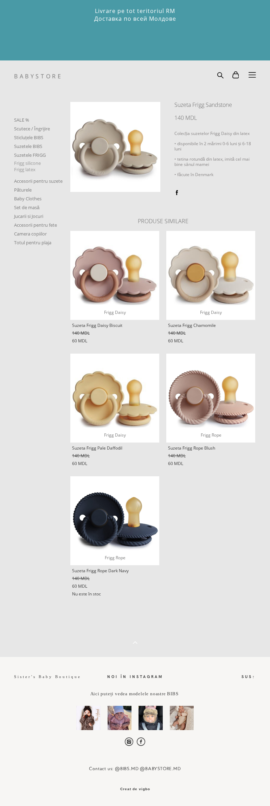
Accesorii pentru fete (35, 225)
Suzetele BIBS (28, 146)
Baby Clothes (27, 198)
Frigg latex (25, 169)
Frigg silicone (27, 163)
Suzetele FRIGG (30, 155)
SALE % (21, 120)
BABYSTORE (38, 76)
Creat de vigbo (135, 789)
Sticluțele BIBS (28, 137)
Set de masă (26, 207)
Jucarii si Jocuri (28, 216)
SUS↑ (249, 676)
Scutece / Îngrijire (32, 128)
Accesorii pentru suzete (38, 181)
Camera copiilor (30, 234)
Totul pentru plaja (32, 242)
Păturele (23, 190)
